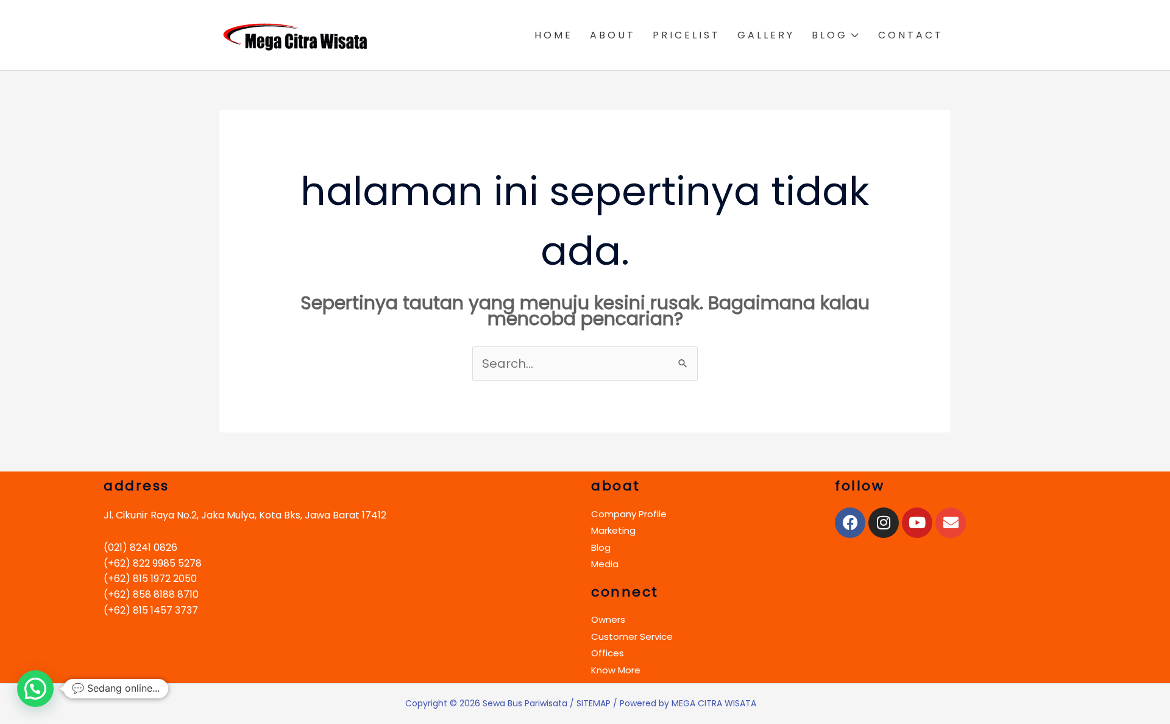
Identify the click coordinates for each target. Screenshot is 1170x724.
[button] (35, 688)
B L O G (828, 35)
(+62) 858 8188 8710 (151, 594)
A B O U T (611, 35)
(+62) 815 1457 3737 (151, 610)
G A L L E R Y (764, 35)
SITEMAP (593, 703)
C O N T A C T (909, 35)
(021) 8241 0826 (140, 547)
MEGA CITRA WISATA (714, 703)
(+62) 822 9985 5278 (153, 563)
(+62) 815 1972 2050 (150, 579)
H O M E (552, 35)
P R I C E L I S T (685, 35)
